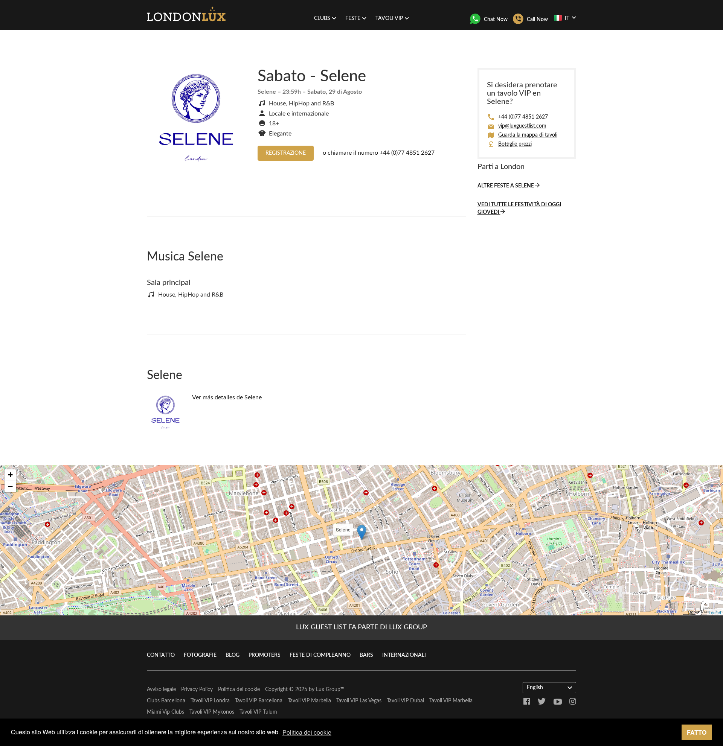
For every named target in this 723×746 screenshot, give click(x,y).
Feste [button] (352, 18)
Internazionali (404, 655)
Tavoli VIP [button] (389, 18)
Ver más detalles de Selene (227, 397)
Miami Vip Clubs (165, 712)
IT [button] (567, 18)
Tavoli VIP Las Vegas (358, 700)
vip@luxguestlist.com (522, 126)
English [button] (535, 687)
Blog (232, 655)
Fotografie (200, 655)
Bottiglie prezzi (515, 144)
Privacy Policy (197, 689)
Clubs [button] (322, 18)
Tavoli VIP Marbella (309, 700)
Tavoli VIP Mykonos (211, 712)
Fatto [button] (696, 732)
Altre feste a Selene (506, 186)
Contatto (161, 655)
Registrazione (285, 153)
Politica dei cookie (239, 689)
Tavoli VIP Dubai (405, 700)
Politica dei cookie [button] (306, 732)
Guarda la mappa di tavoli (527, 135)
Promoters (265, 655)
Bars (366, 655)
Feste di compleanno (320, 655)
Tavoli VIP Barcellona (258, 700)
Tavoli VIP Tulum (258, 712)
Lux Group (328, 689)
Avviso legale (161, 689)
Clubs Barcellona (166, 700)
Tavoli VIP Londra (210, 700)
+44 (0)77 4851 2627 (407, 153)
